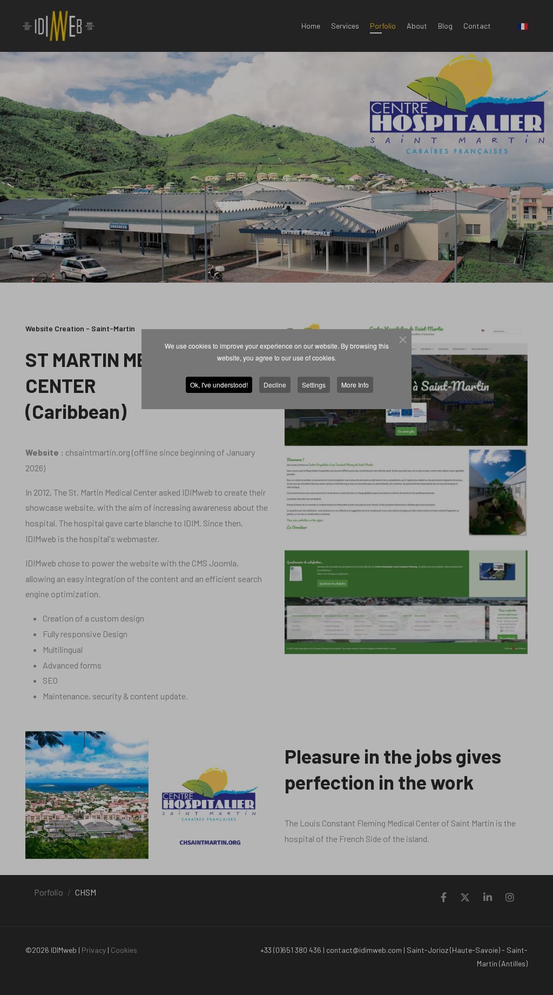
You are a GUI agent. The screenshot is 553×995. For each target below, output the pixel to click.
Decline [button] (275, 384)
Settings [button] (314, 384)
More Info (355, 384)
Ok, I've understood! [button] (219, 384)
